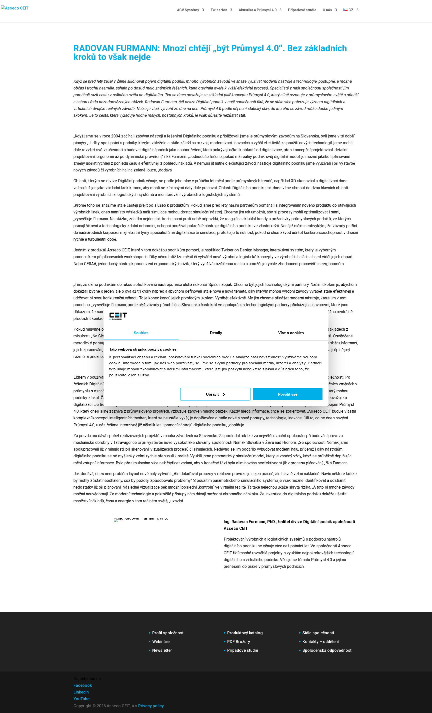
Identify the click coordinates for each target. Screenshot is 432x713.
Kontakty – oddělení (320, 641)
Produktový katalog (245, 633)
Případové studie (302, 10)
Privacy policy (151, 706)
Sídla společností (318, 633)
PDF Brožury (238, 641)
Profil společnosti (168, 633)
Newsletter (162, 650)
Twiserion (218, 10)
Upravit (212, 394)
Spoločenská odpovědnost (327, 650)
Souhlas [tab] (141, 333)
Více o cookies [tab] (291, 333)
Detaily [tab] (216, 333)
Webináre (161, 641)
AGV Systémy (188, 10)
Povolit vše (287, 394)
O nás (327, 10)
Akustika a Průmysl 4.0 (257, 10)
